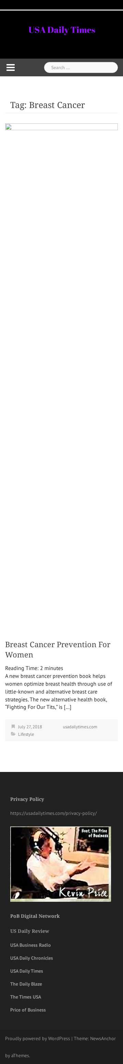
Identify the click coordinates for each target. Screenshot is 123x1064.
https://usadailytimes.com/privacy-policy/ (53, 813)
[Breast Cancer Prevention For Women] (61, 378)
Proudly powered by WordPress (37, 1038)
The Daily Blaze (26, 984)
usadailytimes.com (80, 727)
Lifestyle (26, 734)
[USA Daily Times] (61, 28)
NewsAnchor (103, 1038)
